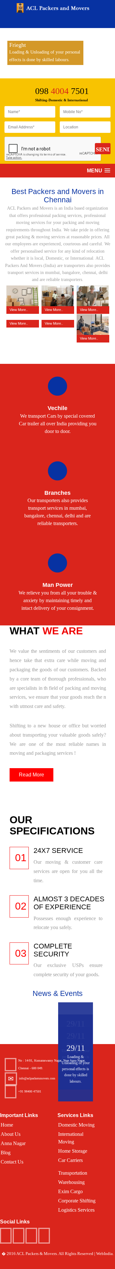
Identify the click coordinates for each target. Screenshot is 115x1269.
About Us (10, 1134)
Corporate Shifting (77, 1200)
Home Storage (72, 1151)
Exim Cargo (70, 1191)
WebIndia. (105, 1253)
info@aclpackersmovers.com (37, 1078)
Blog (6, 1152)
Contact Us (12, 1161)
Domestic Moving (76, 1125)
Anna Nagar (13, 1143)
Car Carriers (70, 1160)
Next (112, 54)
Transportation (72, 1173)
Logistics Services (76, 1210)
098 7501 (62, 91)
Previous (2, 54)
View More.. (19, 310)
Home (7, 1125)
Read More (31, 774)
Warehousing (71, 1182)
